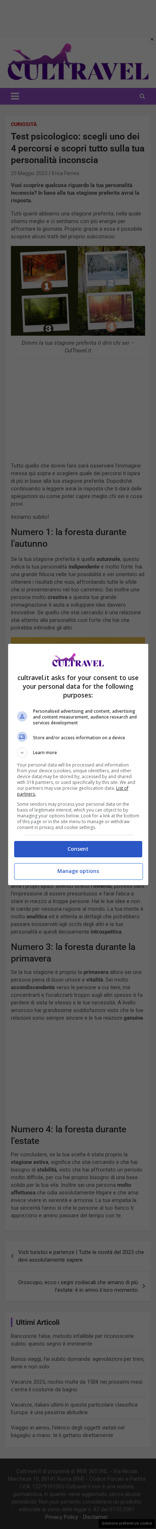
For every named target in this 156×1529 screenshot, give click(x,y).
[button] (78, 753)
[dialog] (78, 764)
